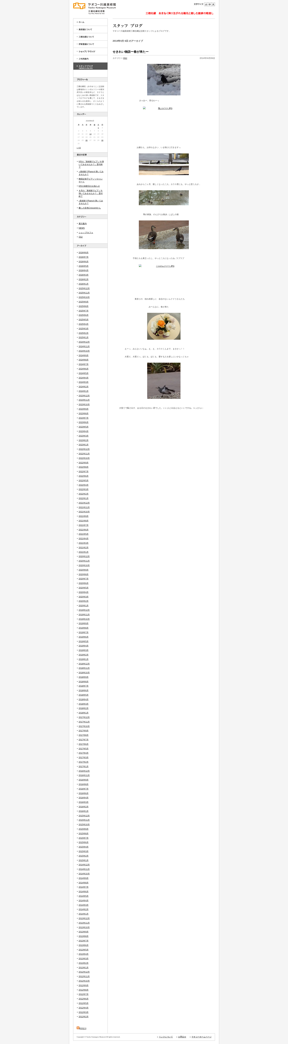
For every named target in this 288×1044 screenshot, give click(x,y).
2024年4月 (83, 378)
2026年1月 (83, 284)
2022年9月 (83, 463)
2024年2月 (83, 387)
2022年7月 (83, 471)
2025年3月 (83, 328)
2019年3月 (83, 650)
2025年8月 (83, 306)
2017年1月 (83, 766)
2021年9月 (83, 516)
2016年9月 (83, 780)
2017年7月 (83, 740)
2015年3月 (83, 851)
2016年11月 (84, 775)
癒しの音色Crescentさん (90, 208)
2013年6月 (83, 945)
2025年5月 (83, 319)
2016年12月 (84, 771)
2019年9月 (83, 623)
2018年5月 (83, 695)
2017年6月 (83, 744)
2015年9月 (83, 829)
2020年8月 (83, 574)
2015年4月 (83, 847)
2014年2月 (83, 909)
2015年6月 (83, 842)
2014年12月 (84, 865)
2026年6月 (83, 261)
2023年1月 (83, 445)
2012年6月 (83, 999)
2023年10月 (84, 404)
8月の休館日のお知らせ (89, 186)
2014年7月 (83, 887)
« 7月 (79, 148)
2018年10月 (84, 672)
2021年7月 (83, 525)
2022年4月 (83, 485)
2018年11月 (84, 668)
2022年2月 (83, 494)
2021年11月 (84, 507)
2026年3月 (83, 275)
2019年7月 (83, 632)
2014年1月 (83, 914)
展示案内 (83, 223)
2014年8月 (83, 883)
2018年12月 (84, 664)
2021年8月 (83, 521)
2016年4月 (83, 798)
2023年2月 (83, 440)
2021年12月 (84, 503)
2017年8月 (83, 735)
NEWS (82, 228)
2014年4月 (83, 900)
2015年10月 (84, 824)
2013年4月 (83, 954)
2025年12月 (84, 288)
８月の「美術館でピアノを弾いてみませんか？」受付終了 (91, 193)
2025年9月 (83, 302)
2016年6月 (83, 793)
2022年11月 (84, 454)
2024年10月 (84, 351)
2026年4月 (83, 270)
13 (91, 134)
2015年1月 (83, 860)
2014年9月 (83, 878)
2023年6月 (83, 422)
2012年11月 (84, 976)
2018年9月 (83, 677)
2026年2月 (83, 279)
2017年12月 (84, 717)
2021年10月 (84, 512)
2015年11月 (84, 820)
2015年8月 (83, 833)
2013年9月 (83, 932)
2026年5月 (83, 266)
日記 (81, 237)
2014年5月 (83, 896)
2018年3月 (83, 704)
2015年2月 (83, 856)
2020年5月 (83, 588)
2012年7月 (83, 994)
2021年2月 (83, 547)
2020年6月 (83, 583)
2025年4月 (83, 324)
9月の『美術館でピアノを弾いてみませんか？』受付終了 (91, 164)
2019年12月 (84, 610)
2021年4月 (83, 538)
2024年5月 (83, 373)
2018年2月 (83, 708)
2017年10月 (84, 726)
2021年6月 (83, 530)
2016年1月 (83, 811)
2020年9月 (83, 570)
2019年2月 (83, 655)
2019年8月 (83, 628)
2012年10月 (84, 981)
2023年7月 (83, 418)
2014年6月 (83, 891)
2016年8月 (83, 784)
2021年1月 (83, 552)
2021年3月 (83, 543)
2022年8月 (83, 467)
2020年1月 (83, 605)
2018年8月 (83, 681)
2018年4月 (83, 699)
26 (87, 140)
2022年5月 (83, 480)
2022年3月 (83, 489)
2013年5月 (83, 950)
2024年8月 (83, 360)
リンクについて (166, 1037)
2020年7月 (83, 579)
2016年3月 (83, 802)
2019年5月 (83, 641)
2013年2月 (83, 963)
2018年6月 (83, 690)
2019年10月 (84, 619)
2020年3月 (83, 597)
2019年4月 (83, 646)
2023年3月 (83, 436)
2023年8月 (83, 413)
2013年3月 (83, 958)
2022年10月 (84, 458)
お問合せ (182, 1037)
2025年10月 (84, 297)
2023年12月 (84, 396)
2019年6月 (83, 637)
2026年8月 (83, 252)
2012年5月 (83, 1003)
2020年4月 (83, 592)
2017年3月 (83, 757)
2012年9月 (83, 985)
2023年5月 (83, 427)
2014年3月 (83, 905)
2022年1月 (83, 498)
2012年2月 (83, 1016)
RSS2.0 (82, 1028)
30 (102, 140)
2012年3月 (83, 1012)
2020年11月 (84, 561)
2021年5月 (83, 534)
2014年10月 (84, 874)
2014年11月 (84, 869)
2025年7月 (83, 311)
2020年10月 (84, 565)
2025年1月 (83, 337)
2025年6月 (83, 315)
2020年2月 (83, 601)
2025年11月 (84, 293)
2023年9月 (83, 409)
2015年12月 (84, 816)
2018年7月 (83, 686)
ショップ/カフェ (86, 232)
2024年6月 (83, 369)
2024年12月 (84, 342)
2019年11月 (84, 614)
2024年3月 (83, 382)
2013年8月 (83, 936)
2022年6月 (83, 476)
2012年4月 (83, 1008)
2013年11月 (84, 923)
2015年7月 (83, 838)
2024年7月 (83, 364)
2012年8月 (83, 990)
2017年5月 (83, 749)
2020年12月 (84, 556)
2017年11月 (84, 722)
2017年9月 (83, 731)
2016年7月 (83, 789)
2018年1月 (83, 713)
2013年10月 (84, 927)
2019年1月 (83, 659)
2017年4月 (83, 753)
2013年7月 (83, 941)
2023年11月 (84, 400)
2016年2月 (83, 807)
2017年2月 (83, 762)
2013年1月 (83, 967)
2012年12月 (84, 972)
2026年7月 (83, 257)
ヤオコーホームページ (202, 1037)
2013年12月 (84, 918)
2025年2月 (83, 333)
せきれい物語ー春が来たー (131, 51)
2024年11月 (84, 346)
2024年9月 (83, 355)
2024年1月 (83, 391)
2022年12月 (84, 449)
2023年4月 (83, 431)
